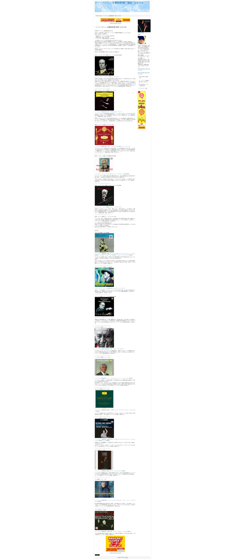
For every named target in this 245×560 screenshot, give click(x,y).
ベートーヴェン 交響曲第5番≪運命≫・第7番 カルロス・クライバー (108, 111)
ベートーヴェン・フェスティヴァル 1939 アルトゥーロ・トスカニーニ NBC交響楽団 (112, 174)
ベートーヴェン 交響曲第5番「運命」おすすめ (119, 2)
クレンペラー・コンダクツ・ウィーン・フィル (104, 317)
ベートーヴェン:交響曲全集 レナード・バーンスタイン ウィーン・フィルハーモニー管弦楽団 (113, 378)
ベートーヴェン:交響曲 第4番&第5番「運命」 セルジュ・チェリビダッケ (109, 348)
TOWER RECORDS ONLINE (115, 23)
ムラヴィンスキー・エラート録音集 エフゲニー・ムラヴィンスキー (108, 207)
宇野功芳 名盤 (98, 15)
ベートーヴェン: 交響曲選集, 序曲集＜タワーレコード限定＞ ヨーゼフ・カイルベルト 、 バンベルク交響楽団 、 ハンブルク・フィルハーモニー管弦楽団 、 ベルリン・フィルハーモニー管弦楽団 (115, 254)
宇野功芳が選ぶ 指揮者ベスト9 (144, 77)
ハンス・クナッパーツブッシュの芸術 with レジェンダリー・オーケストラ (110, 288)
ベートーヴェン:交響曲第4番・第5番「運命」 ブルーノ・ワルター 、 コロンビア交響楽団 (113, 531)
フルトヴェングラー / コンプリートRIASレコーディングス (106, 76)
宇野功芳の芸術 (141, 32)
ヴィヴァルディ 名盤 (143, 88)
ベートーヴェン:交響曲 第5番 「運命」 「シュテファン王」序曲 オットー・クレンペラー (113, 146)
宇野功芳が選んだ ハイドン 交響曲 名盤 (144, 85)
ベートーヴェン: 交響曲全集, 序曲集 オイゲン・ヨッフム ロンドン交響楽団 (110, 470)
